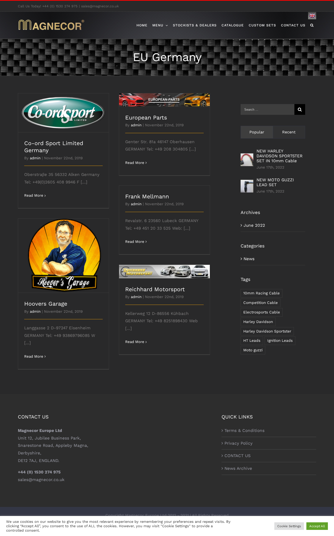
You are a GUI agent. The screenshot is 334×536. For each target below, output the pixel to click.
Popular (256, 132)
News (249, 258)
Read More (33, 195)
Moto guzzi (253, 350)
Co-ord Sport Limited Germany (63, 108)
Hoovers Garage (63, 251)
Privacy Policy (238, 443)
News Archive (238, 468)
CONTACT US (237, 455)
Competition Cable (260, 302)
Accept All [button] (317, 526)
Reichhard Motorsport (164, 267)
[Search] (312, 25)
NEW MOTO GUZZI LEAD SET (275, 182)
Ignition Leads (280, 340)
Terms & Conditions (244, 430)
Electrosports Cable (261, 312)
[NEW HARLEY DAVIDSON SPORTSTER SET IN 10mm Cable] (247, 157)
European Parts (164, 95)
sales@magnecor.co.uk (100, 6)
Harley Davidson (258, 322)
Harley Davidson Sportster (267, 331)
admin (35, 158)
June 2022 (254, 225)
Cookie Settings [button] (289, 526)
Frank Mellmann (147, 196)
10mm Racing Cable (261, 293)
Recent (289, 132)
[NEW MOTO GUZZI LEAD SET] (247, 183)
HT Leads (251, 340)
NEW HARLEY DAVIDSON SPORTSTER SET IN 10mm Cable (279, 156)
